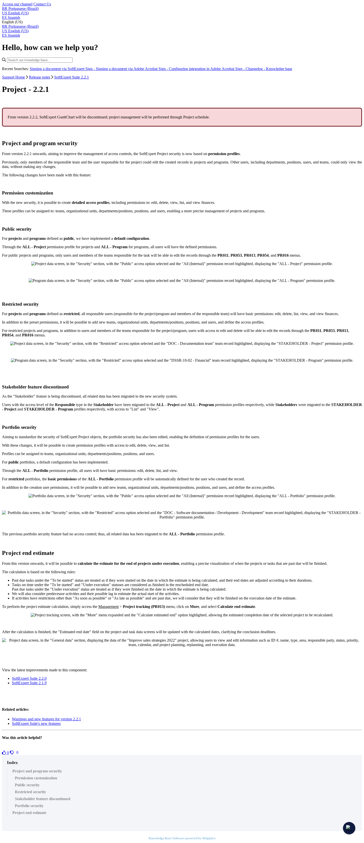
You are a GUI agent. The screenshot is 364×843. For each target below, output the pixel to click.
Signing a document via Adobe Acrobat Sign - (132, 69)
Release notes (39, 77)
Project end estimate (29, 813)
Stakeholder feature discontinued (42, 799)
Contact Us (42, 4)
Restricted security (30, 792)
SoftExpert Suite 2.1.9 (29, 683)
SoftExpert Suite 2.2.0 (29, 678)
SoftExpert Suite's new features (36, 723)
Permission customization (36, 778)
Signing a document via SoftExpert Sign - (63, 69)
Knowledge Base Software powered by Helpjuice (182, 838)
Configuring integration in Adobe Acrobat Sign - (207, 69)
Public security (27, 785)
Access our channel (17, 4)
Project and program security (37, 771)
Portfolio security (29, 806)
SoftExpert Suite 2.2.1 (71, 77)
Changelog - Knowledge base (269, 69)
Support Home (13, 77)
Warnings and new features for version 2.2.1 (46, 719)
